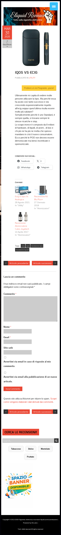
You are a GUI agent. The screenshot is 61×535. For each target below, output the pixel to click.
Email (7, 337)
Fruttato (30, 457)
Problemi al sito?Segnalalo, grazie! (39, 88)
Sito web (8, 347)
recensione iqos (36, 246)
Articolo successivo (42, 263)
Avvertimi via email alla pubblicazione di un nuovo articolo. (30, 379)
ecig (23, 246)
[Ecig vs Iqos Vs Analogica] (23, 190)
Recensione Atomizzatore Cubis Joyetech (22, 225)
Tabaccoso (16, 449)
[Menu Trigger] (54, 6)
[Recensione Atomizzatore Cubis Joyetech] (23, 216)
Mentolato (45, 449)
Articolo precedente (18, 263)
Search (56, 440)
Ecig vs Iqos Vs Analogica (21, 198)
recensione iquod (22, 250)
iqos (27, 246)
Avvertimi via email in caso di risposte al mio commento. (27, 364)
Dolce (30, 449)
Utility (32, 77)
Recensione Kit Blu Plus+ (41, 198)
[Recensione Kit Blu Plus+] (42, 190)
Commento (10, 293)
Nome (7, 326)
